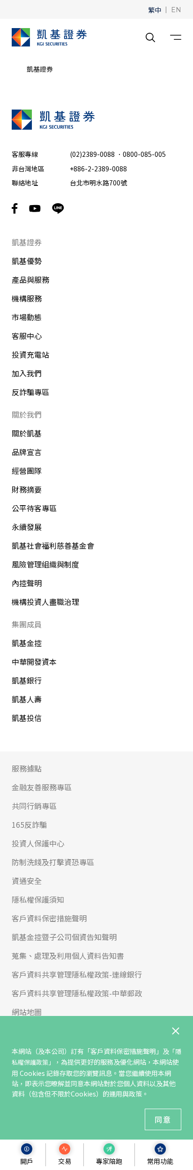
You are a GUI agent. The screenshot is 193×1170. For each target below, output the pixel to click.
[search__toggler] (150, 37)
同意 (163, 1119)
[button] (154, 9)
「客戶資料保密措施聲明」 (123, 1051)
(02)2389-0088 (92, 154)
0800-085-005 (144, 154)
